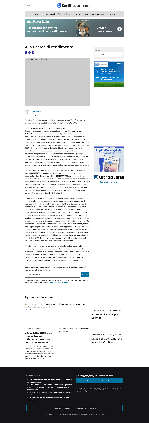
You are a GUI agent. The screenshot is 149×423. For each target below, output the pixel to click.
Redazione (36, 111)
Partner (78, 14)
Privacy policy (57, 408)
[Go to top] (140, 416)
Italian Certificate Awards (94, 14)
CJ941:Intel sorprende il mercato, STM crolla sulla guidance (49, 385)
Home (36, 14)
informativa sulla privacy (58, 283)
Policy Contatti (82, 408)
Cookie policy (69, 408)
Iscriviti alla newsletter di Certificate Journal (99, 381)
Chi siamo (111, 14)
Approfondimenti (64, 14)
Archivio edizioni (48, 14)
